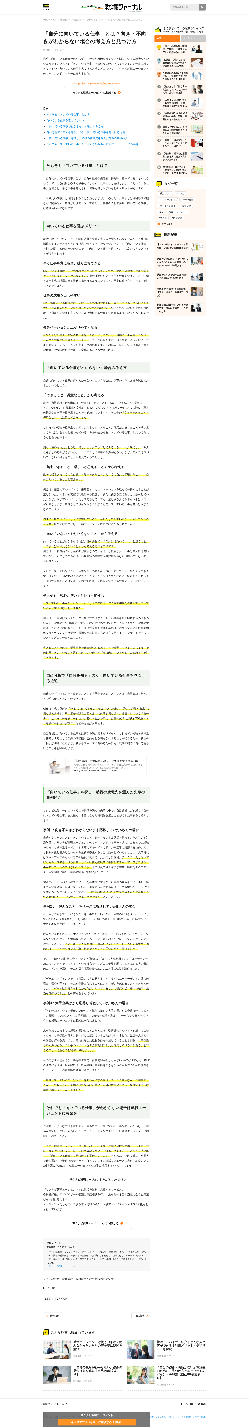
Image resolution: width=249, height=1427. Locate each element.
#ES (161, 212)
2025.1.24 (88, 1356)
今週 (159, 38)
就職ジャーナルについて (55, 1404)
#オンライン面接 (167, 205)
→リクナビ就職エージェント (61, 1266)
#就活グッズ (165, 193)
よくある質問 (185, 1417)
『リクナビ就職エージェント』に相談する (94, 1223)
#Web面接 (188, 199)
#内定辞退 (177, 218)
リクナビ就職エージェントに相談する (94, 92)
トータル (187, 38)
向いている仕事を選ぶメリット (65, 120)
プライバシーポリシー (167, 1417)
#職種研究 (186, 205)
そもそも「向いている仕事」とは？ (68, 114)
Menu (46, 7)
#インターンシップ (168, 199)
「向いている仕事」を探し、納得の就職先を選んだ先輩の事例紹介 (87, 138)
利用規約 (150, 1417)
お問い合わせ (200, 1417)
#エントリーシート (178, 212)
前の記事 (54, 1315)
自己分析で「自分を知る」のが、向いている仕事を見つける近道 (85, 132)
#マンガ (180, 193)
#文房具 (163, 218)
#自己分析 (62, 1299)
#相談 (48, 1299)
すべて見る (167, 223)
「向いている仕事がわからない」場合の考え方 (74, 126)
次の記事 (140, 1315)
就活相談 (47, 50)
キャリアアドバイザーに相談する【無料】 (97, 1422)
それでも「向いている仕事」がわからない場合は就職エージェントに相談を (92, 144)
